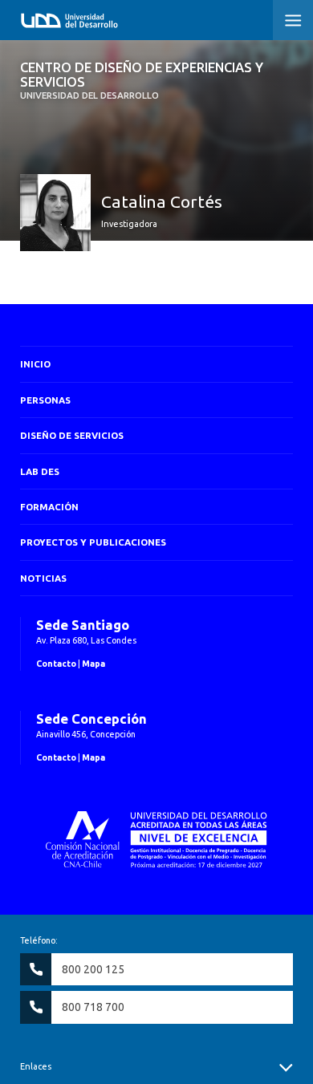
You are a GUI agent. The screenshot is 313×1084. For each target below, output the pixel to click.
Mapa (93, 663)
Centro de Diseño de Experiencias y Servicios (141, 80)
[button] (293, 20)
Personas (45, 400)
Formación (49, 506)
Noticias (43, 578)
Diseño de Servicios (72, 435)
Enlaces (35, 1066)
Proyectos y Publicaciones (93, 542)
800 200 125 (93, 969)
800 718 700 (93, 1007)
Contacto (56, 663)
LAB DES (39, 471)
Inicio (35, 364)
